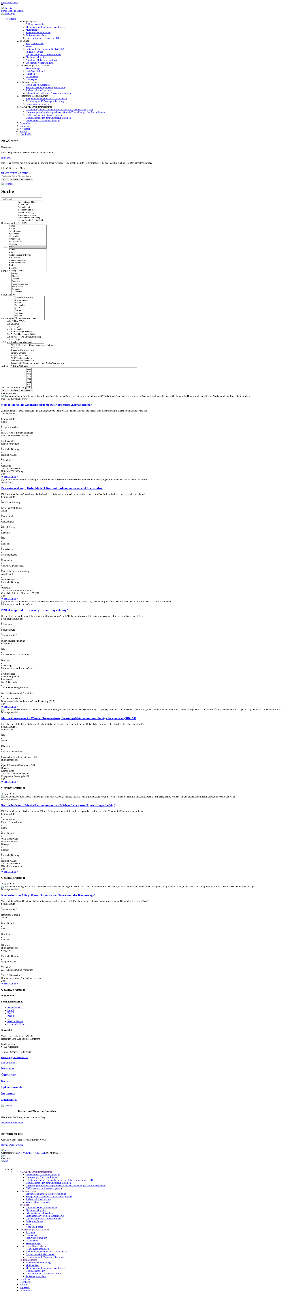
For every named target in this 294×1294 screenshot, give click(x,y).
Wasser (29, 46)
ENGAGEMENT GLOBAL (31, 1153)
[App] (28, 252)
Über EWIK (26, 134)
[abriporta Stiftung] (73, 353)
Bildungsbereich (9, 223)
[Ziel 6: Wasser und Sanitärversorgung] (25, 337)
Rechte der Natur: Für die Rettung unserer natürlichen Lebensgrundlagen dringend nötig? (58, 805)
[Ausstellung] (28, 257)
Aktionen (30, 73)
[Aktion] (28, 250)
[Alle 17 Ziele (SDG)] (25, 321)
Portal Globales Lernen (12, 10)
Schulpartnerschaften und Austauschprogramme (49, 93)
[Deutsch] (20, 279)
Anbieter (5, 366)
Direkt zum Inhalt (9, 2)
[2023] (28, 377)
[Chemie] (20, 276)
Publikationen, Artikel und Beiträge (43, 120)
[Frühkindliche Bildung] (30, 202)
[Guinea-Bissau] (29, 300)
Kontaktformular (9, 1062)
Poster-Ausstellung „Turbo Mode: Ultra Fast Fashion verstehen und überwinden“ (52, 488)
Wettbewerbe (32, 76)
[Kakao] (27, 228)
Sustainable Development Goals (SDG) (45, 49)
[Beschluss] (28, 268)
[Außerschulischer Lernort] (28, 255)
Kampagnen (32, 79)
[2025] (28, 371)
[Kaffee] (27, 226)
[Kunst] (20, 294)
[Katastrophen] (27, 231)
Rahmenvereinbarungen (37, 104)
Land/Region (7, 318)
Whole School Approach (38, 84)
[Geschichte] (20, 292)
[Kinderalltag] (27, 234)
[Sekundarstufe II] (30, 210)
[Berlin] (29, 308)
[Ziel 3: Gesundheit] (25, 329)
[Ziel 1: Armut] (25, 324)
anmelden (6, 157)
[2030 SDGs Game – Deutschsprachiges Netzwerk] (73, 345)
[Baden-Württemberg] (29, 297)
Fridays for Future (34, 51)
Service (23, 131)
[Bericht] (28, 265)
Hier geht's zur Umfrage (12, 1145)
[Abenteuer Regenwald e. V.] (73, 350)
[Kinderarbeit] (27, 236)
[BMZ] (5, 1155)
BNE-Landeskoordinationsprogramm (44, 115)
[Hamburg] (29, 313)
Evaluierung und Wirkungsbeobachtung (45, 101)
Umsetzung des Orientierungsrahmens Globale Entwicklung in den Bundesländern (66, 112)
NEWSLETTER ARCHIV (14, 173)
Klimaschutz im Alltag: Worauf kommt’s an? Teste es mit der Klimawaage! (48, 895)
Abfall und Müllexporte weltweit (41, 60)
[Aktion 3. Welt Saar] (73, 366)
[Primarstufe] (30, 204)
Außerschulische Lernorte (38, 90)
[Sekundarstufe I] (30, 207)
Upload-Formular (12, 1087)
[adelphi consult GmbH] (73, 355)
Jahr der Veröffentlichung (13, 387)
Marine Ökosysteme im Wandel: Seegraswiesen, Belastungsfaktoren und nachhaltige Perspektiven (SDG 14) (68, 718)
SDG (3, 342)
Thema (4, 247)
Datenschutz (26, 123)
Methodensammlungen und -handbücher (45, 27)
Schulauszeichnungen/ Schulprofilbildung (46, 87)
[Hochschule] (30, 223)
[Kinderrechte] (27, 239)
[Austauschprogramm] (28, 260)
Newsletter (25, 128)
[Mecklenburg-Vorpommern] (29, 318)
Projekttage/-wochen (36, 35)
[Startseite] (6, 8)
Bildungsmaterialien (35, 24)
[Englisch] (20, 281)
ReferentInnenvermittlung (38, 32)
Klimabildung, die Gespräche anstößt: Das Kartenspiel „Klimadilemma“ (46, 404)
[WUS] (8, 13)
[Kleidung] (27, 244)
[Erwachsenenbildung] (30, 215)
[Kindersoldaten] (27, 241)
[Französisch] (20, 286)
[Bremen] (29, 310)
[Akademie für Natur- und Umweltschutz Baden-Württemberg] (73, 363)
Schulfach (6, 294)
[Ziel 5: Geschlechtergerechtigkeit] (25, 334)
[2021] (28, 382)
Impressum (25, 126)
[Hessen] (29, 315)
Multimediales (32, 29)
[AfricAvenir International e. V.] (73, 361)
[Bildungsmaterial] (28, 270)
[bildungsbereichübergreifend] (30, 220)
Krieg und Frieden (34, 43)
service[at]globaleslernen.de (14, 1057)
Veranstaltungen (33, 68)
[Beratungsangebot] (28, 263)
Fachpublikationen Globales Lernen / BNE (46, 98)
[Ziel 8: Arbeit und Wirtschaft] (25, 342)
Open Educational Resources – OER (43, 38)
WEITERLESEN (9, 476)
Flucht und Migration (36, 57)
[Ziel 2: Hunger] (25, 326)
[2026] (28, 369)
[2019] (28, 387)
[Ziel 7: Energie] (25, 339)
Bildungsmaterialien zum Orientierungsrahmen (48, 117)
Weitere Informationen (12, 1122)
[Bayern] (29, 302)
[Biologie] (20, 273)
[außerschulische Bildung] (30, 217)
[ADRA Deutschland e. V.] (73, 358)
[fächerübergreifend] (20, 284)
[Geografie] (20, 289)
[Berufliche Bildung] (30, 212)
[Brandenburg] (29, 305)
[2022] (28, 379)
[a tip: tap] (73, 348)
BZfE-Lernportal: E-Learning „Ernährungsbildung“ (34, 610)
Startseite (11, 18)
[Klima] (27, 247)
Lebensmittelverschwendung (39, 62)
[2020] (28, 384)
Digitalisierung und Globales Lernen (43, 54)
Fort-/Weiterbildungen (36, 71)
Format (4, 271)
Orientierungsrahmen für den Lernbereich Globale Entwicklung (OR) (59, 109)
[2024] (28, 374)
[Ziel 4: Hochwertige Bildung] (25, 331)
